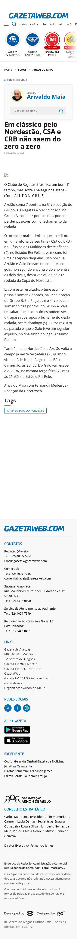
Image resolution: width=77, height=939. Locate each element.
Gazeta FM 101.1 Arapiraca (23, 669)
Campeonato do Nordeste (25, 410)
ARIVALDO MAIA (43, 69)
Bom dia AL (49, 24)
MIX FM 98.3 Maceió (18, 654)
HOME (8, 69)
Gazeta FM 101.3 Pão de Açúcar (26, 678)
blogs (22, 69)
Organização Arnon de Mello (24, 688)
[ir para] (17, 730)
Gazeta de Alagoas (17, 649)
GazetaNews (13, 683)
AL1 (61, 24)
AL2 (69, 24)
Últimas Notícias (29, 24)
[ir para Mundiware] (18, 913)
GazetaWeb (12, 673)
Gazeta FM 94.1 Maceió (20, 664)
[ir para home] (38, 16)
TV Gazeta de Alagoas (19, 659)
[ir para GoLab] (51, 913)
